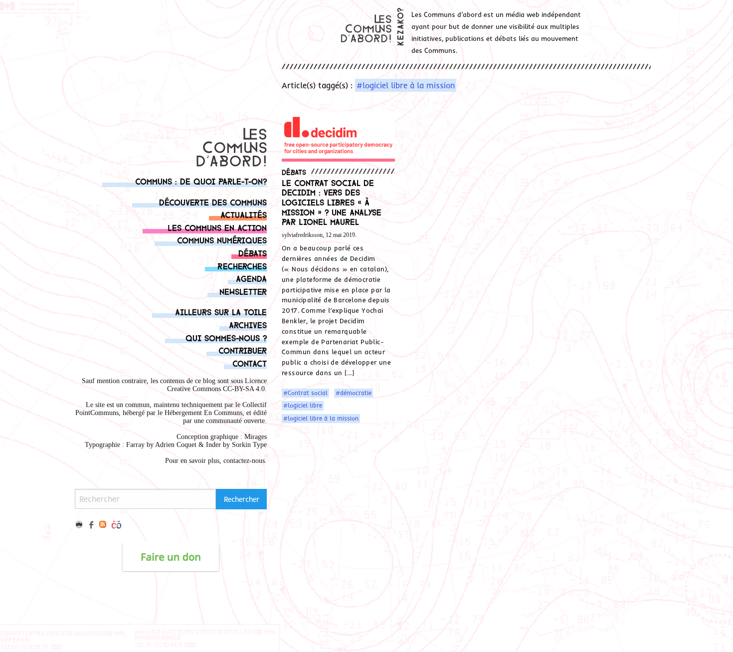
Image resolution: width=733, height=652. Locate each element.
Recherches (242, 265)
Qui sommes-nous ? (226, 337)
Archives (248, 324)
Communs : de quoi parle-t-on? (201, 181)
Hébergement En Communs (203, 413)
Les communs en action (217, 227)
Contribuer (242, 350)
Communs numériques (222, 239)
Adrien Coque (174, 444)
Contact (249, 363)
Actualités (243, 214)
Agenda (251, 278)
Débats (252, 252)
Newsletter (243, 291)
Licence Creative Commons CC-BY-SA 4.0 (217, 385)
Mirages (255, 436)
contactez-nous (244, 460)
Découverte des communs (213, 202)
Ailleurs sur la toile (221, 311)
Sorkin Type (249, 444)
